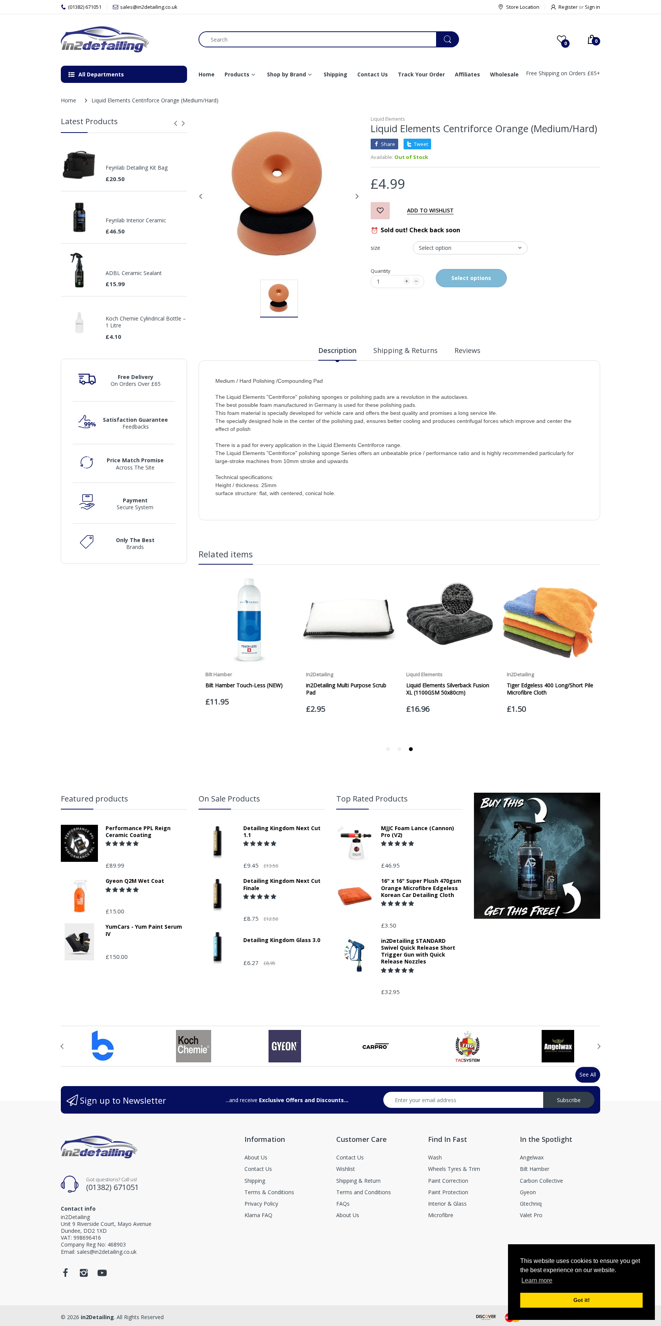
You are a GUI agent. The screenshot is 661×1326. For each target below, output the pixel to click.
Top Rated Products (372, 798)
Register (568, 6)
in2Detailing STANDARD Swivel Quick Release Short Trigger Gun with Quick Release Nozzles (418, 951)
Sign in (592, 6)
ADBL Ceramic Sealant (134, 273)
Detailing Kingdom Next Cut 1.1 (282, 832)
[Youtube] (102, 1275)
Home (68, 100)
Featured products (94, 798)
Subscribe (569, 1100)
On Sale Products (229, 798)
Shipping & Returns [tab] (405, 350)
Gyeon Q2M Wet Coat (135, 881)
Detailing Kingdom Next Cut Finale (282, 884)
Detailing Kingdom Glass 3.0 (281, 940)
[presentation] (175, 123)
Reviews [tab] (467, 350)
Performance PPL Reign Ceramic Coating (138, 832)
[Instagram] (83, 1275)
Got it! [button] (581, 1300)
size (375, 247)
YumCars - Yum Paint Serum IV (144, 930)
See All (588, 1074)
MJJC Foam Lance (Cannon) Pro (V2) (417, 832)
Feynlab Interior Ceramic (136, 220)
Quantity (381, 270)
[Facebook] (65, 1275)
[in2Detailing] (124, 39)
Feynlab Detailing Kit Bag (137, 167)
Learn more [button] (536, 1280)
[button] (123, 843)
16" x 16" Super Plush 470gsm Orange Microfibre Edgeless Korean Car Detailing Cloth (421, 888)
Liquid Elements (388, 119)
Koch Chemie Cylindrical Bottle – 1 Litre (146, 322)
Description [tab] (337, 350)
